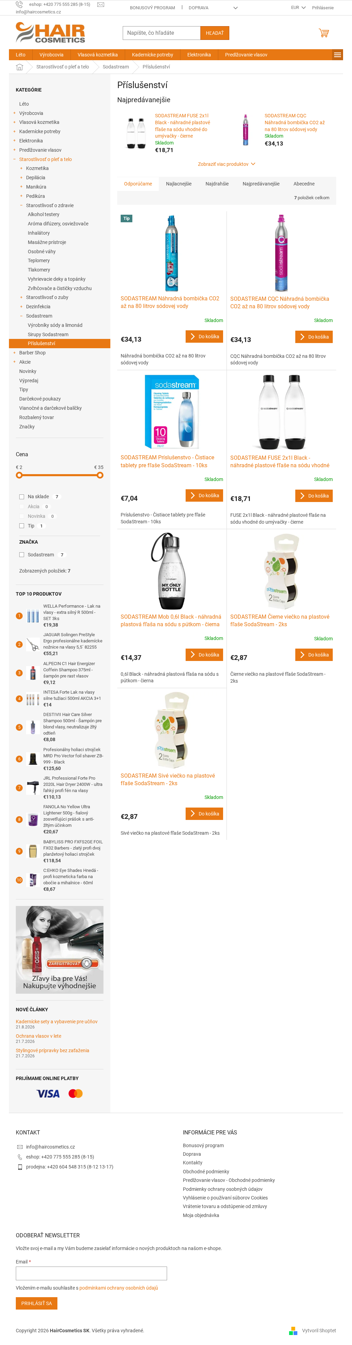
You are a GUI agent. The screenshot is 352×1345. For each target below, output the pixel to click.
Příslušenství (41, 343)
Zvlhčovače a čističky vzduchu (60, 288)
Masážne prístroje (47, 242)
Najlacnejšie (178, 183)
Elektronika (31, 140)
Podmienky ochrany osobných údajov (223, 1189)
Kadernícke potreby (39, 131)
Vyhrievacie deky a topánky (57, 279)
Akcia (38, 506)
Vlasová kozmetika (39, 122)
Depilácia (35, 177)
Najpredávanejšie (261, 183)
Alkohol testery (43, 214)
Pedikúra (35, 196)
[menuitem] (20, 54)
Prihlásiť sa (36, 1303)
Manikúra (36, 187)
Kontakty (192, 1162)
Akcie (25, 362)
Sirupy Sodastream (48, 334)
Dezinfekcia (38, 306)
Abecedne (304, 183)
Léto (24, 104)
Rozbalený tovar (36, 417)
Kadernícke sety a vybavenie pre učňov (57, 1021)
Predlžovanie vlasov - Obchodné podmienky (229, 1180)
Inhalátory (39, 233)
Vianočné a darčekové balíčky (50, 408)
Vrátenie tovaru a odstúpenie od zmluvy (225, 1206)
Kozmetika (37, 168)
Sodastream (39, 316)
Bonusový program (152, 7)
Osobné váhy (42, 251)
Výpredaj (28, 380)
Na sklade (43, 496)
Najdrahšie (217, 183)
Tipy (23, 389)
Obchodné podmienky (206, 1171)
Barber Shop (32, 352)
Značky (27, 426)
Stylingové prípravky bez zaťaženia (52, 1050)
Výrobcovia (31, 113)
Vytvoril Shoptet (319, 1330)
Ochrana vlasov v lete (38, 1036)
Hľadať (215, 33)
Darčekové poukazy (40, 399)
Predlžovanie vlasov (40, 150)
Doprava (198, 7)
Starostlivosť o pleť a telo (45, 159)
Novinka (41, 516)
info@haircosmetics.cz (50, 1147)
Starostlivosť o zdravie (50, 205)
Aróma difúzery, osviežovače (58, 223)
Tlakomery (39, 270)
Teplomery (39, 260)
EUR (295, 7)
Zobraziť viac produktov (223, 164)
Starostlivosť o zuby (47, 297)
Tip (35, 526)
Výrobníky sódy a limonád (55, 325)
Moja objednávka (201, 1215)
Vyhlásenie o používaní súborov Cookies (225, 1197)
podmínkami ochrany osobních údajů (118, 1288)
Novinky (27, 371)
